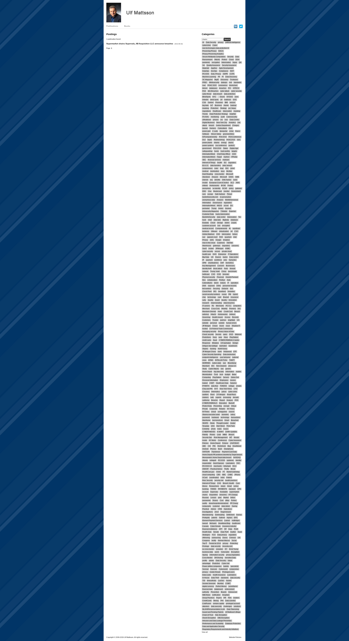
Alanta (226, 105)
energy (223, 143)
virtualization (224, 231)
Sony (215, 337)
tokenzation (227, 111)
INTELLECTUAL (221, 360)
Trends (205, 114)
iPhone (237, 475)
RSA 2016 (223, 137)
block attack (217, 269)
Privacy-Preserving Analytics (212, 54)
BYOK (223, 185)
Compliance (223, 71)
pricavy (225, 543)
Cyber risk (225, 563)
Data (237, 57)
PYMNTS (205, 386)
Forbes (230, 185)
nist (230, 82)
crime (231, 131)
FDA (229, 598)
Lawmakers (230, 463)
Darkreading (219, 515)
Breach (237, 311)
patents (214, 518)
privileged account (233, 603)
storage (220, 223)
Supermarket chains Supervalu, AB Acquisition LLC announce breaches (140, 44)
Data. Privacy (216, 74)
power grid (206, 131)
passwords (206, 500)
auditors (205, 394)
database (234, 220)
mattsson (227, 100)
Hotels (220, 208)
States (225, 148)
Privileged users (228, 572)
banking (205, 489)
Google (218, 240)
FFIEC (204, 82)
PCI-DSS (221, 460)
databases (213, 88)
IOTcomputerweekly (209, 137)
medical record (207, 228)
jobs (225, 260)
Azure (221, 326)
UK (212, 257)
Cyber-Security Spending (211, 354)
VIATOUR (206, 452)
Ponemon (219, 102)
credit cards (206, 340)
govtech (231, 145)
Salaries (233, 383)
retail (210, 220)
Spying (205, 555)
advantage (206, 563)
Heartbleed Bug (224, 523)
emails (238, 386)
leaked (204, 383)
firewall (232, 269)
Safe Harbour (220, 194)
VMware (214, 231)
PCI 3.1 (228, 306)
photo (213, 429)
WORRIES (206, 363)
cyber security (236, 91)
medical (205, 171)
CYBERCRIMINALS (209, 403)
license (239, 515)
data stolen (226, 506)
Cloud (231, 60)
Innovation (233, 300)
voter (216, 168)
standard (232, 489)
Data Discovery (231, 77)
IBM (226, 102)
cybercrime (206, 45)
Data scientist (230, 601)
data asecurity (216, 606)
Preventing (218, 406)
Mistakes (215, 343)
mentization (214, 171)
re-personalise (225, 197)
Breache (214, 400)
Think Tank (231, 426)
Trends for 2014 (215, 543)
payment (209, 260)
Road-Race (231, 394)
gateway (238, 188)
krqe (221, 168)
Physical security (208, 277)
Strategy (223, 108)
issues (225, 429)
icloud (213, 412)
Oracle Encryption (209, 618)
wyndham (236, 228)
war (224, 363)
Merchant (205, 309)
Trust (216, 374)
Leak (219, 435)
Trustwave (234, 80)
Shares (215, 500)
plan (219, 498)
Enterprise (222, 254)
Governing (206, 317)
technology (212, 297)
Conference (222, 440)
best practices (217, 420)
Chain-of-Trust (207, 615)
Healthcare (217, 111)
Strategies (206, 535)
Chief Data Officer (223, 154)
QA (240, 62)
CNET (212, 383)
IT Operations (233, 254)
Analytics (232, 123)
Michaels (213, 523)
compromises (207, 168)
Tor (239, 217)
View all (205, 632)
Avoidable (224, 492)
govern (228, 369)
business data (207, 552)
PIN (214, 446)
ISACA (220, 51)
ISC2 (234, 466)
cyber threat (206, 94)
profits (204, 561)
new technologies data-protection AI (215, 48)
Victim (218, 472)
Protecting (234, 543)
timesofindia (211, 581)
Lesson (213, 498)
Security (230, 57)
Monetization (207, 374)
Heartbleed (237, 446)
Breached (234, 420)
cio (221, 120)
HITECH (236, 88)
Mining (216, 601)
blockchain (233, 85)
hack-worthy (225, 151)
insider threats (215, 572)
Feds (226, 269)
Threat (229, 194)
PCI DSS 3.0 (207, 466)
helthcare (205, 274)
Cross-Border (207, 558)
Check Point (206, 291)
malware (226, 160)
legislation (228, 203)
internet (205, 180)
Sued (240, 532)
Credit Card (228, 311)
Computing (206, 377)
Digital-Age (234, 148)
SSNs (218, 286)
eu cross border (208, 549)
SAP (222, 263)
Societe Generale (208, 583)
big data (205, 105)
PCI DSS (205, 74)
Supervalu (214, 492)
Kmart (227, 420)
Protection (214, 108)
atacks (230, 143)
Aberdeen (206, 177)
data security (215, 546)
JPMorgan (219, 248)
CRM (220, 509)
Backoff (231, 403)
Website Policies (235, 637)
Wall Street (220, 426)
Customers (206, 320)
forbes (235, 234)
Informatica (215, 392)
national (235, 357)
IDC (212, 366)
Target (219, 157)
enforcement (229, 589)
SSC (238, 463)
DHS (214, 254)
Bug (229, 446)
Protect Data (207, 406)
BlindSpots (206, 97)
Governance (217, 203)
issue (228, 326)
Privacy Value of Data (226, 331)
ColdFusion (206, 603)
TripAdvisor (216, 452)
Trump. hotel (215, 271)
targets (234, 151)
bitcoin (204, 88)
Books (127, 26)
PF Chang (234, 503)
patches (223, 320)
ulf (221, 100)
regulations (206, 111)
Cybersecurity (232, 117)
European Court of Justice (219, 183)
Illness (204, 486)
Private (205, 409)
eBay (227, 500)
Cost (221, 500)
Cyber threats (215, 526)
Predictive (216, 563)
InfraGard (227, 466)
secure (217, 251)
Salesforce (228, 509)
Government (235, 191)
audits (204, 503)
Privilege (205, 546)
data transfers (215, 165)
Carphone (221, 243)
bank (220, 352)
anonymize (206, 188)
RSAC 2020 (212, 85)
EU (225, 163)
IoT (211, 105)
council (231, 412)
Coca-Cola (215, 309)
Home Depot (207, 372)
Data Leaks (206, 575)
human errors (231, 323)
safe (212, 397)
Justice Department (223, 125)
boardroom (233, 346)
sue (203, 237)
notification (216, 595)
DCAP (224, 188)
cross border (219, 174)
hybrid (235, 294)
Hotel (220, 311)
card (219, 297)
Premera (232, 309)
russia (224, 294)
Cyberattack (222, 128)
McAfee (229, 171)
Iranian (205, 128)
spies (225, 334)
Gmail (229, 486)
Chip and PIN (207, 389)
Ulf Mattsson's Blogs (232, 612)
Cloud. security (207, 334)
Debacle (225, 289)
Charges (235, 125)
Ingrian (229, 518)
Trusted (215, 320)
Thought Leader (222, 423)
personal (213, 323)
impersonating (216, 303)
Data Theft (224, 532)
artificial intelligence (232, 42)
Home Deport (215, 443)
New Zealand (221, 366)
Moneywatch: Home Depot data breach (216, 457)
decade (236, 397)
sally (204, 300)
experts (218, 397)
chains (204, 495)
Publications (112, 26)
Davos (225, 538)
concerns (235, 246)
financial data (207, 589)
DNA (204, 286)
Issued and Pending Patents (212, 612)
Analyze (230, 400)
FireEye (222, 280)
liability (226, 566)
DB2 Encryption (223, 618)
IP (203, 260)
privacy (220, 42)
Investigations (207, 512)
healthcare (236, 523)
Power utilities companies (211, 566)
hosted (204, 329)
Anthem (232, 314)
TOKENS (223, 386)
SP (225, 529)
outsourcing (216, 538)
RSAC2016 (231, 140)
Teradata (205, 426)
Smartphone (228, 449)
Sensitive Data (230, 558)
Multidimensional (231, 200)
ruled (235, 180)
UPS (239, 489)
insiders (236, 598)
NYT (216, 389)
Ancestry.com (227, 546)
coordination (214, 478)
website (205, 323)
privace (215, 120)
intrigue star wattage (209, 346)
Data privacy (222, 535)
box (231, 289)
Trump (214, 208)
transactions (235, 417)
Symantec (232, 260)
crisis (204, 360)
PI (222, 77)
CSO (236, 231)
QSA (212, 426)
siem (236, 97)
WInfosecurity (214, 82)
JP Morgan (206, 326)
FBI (229, 294)
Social (234, 540)
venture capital (218, 603)
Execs (237, 131)
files (203, 280)
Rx (213, 306)
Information (206, 203)
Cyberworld (223, 569)
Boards (223, 592)
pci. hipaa (232, 108)
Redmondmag (219, 140)
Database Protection (232, 624)
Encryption (235, 552)
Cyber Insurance (235, 440)
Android (205, 449)
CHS (219, 483)
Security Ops (207, 437)
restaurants (206, 506)
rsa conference (221, 145)
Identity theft (206, 269)
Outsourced (232, 592)
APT (220, 529)
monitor (226, 191)
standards (237, 82)
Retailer (222, 409)
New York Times (226, 389)
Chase (215, 326)
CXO (213, 274)
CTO (235, 389)
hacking (213, 349)
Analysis (220, 200)
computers (237, 306)
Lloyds (233, 223)
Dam (230, 128)
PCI (229, 88)
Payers (219, 598)
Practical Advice (216, 469)
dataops (224, 82)
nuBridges (236, 520)
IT (228, 283)
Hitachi (213, 314)
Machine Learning (209, 77)
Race (212, 394)
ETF (235, 352)
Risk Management (220, 437)
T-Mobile (224, 211)
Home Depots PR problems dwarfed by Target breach (222, 455)
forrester (226, 274)
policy (231, 188)
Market (225, 498)
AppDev (214, 68)
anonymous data (208, 200)
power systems (207, 145)
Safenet (222, 518)
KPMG (210, 360)
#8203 (219, 206)
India (222, 478)
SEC (204, 160)
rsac (204, 85)
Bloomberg (232, 363)
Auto (228, 280)
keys (222, 171)
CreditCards (206, 601)
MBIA (225, 435)
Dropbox (226, 240)
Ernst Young (233, 549)
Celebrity (205, 429)
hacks (216, 151)
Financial (220, 277)
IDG (226, 168)
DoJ (203, 140)
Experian (232, 211)
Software (205, 134)
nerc (238, 140)
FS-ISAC (205, 117)
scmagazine (222, 412)
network (205, 271)
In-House (205, 578)
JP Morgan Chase (209, 352)
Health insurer (217, 317)
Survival (205, 569)
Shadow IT (236, 326)
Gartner (210, 102)
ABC (204, 446)
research (205, 303)
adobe (211, 561)
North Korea (222, 349)
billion (233, 498)
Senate (216, 532)
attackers (205, 606)
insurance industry (229, 526)
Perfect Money (221, 586)
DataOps (205, 71)
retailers (205, 397)
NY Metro (212, 440)
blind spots (214, 100)
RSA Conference (235, 137)
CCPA (232, 74)
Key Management (209, 266)
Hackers (213, 128)
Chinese (232, 538)
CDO (234, 154)
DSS (234, 100)
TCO (213, 535)
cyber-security (207, 251)
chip (204, 297)
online (236, 486)
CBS (218, 475)
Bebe (234, 374)
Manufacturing (207, 515)
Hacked (228, 208)
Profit (236, 529)
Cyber (215, 45)
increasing (227, 397)
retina (233, 415)
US (238, 320)
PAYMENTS (222, 489)
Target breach (226, 512)
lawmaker (223, 346)
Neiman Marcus (224, 540)
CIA (209, 446)
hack (204, 220)
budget (227, 374)
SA (203, 65)
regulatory (226, 246)
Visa (209, 191)
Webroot (238, 334)
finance (218, 257)
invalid (204, 183)
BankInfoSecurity (208, 217)
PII (219, 77)
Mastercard (217, 191)
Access (227, 317)
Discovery (224, 80)
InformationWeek (208, 154)
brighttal (233, 114)
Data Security (211, 42)
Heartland (222, 291)
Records (235, 317)
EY (226, 549)
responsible (206, 463)
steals (223, 486)
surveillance (232, 586)
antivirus (205, 314)
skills (212, 240)
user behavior (225, 357)
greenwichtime (228, 134)
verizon (232, 102)
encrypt (226, 406)
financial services (214, 160)
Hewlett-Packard (232, 277)
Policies (205, 443)
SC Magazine (207, 80)
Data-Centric (234, 120)
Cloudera (205, 392)
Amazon (215, 177)
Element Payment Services (212, 520)
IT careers (206, 306)
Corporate (213, 409)
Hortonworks (214, 185)
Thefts (226, 469)
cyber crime (232, 392)
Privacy (205, 240)
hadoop (233, 105)
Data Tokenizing (233, 609)
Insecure (213, 569)
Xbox (226, 337)
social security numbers (211, 294)
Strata (212, 423)
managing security (209, 331)
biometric (225, 415)
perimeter (206, 208)
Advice (213, 509)
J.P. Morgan (220, 394)
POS (236, 400)
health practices (231, 480)
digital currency (208, 586)
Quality (210, 300)
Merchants (220, 306)
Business (218, 105)
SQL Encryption (221, 615)
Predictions (206, 337)
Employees (224, 380)
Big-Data (205, 257)
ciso (226, 120)
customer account (209, 226)
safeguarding (207, 151)
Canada (205, 526)
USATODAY (234, 443)
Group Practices (208, 598)
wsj (211, 180)
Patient (229, 478)
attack (204, 125)
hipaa (235, 62)
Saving (234, 506)
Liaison (227, 520)
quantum (228, 237)
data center (221, 217)
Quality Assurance (213, 65)
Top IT (204, 543)
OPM (204, 263)
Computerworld (221, 228)
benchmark (232, 271)
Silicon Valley (216, 134)
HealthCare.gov (208, 472)
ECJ (232, 183)
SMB (237, 177)
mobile (238, 372)
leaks (219, 429)
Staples (205, 349)
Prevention (215, 592)
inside (204, 440)
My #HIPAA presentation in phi (213, 609)
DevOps (214, 71)
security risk (219, 480)
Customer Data (208, 214)
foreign (235, 343)
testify (214, 540)
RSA (204, 91)
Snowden (231, 291)
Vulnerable (225, 552)
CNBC (230, 475)
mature (222, 283)
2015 (231, 334)
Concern (221, 266)
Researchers (214, 486)
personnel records (229, 286)
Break (233, 469)
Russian (205, 498)
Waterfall (205, 68)
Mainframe (206, 420)
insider (211, 248)
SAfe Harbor (226, 180)
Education (223, 403)
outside (221, 323)
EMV (204, 191)
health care (206, 254)
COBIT (227, 583)
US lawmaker (226, 343)
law (222, 369)
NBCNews (206, 595)
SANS (231, 177)
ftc (230, 228)
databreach (218, 589)
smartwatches (213, 263)
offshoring (206, 538)
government (206, 148)
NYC (214, 97)
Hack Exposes (218, 463)
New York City (221, 123)
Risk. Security (207, 480)
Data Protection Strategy (219, 114)
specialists (234, 566)
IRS (214, 291)
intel (235, 237)
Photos (212, 435)
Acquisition (213, 495)
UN (239, 538)
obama (216, 143)
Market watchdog (233, 472)
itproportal (223, 131)
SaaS (204, 248)
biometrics (229, 263)
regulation (232, 535)
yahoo (224, 392)
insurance (234, 297)
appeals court (212, 237)
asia (220, 337)
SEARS (205, 423)
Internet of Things (208, 163)
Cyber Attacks (214, 369)
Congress (206, 540)
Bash (220, 449)
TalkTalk (230, 243)
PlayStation (234, 337)
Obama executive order (211, 415)
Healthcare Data (222, 383)
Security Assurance (229, 65)
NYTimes (205, 412)
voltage (231, 386)
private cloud (226, 251)
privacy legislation (233, 555)
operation (234, 283)
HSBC (227, 248)
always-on (232, 366)
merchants (218, 466)
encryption (216, 62)
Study (204, 369)
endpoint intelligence (210, 357)
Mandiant (205, 366)
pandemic (206, 62)
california (205, 400)
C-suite (215, 131)
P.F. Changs (233, 495)
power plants (207, 143)
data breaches (229, 303)
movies (233, 380)
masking (205, 108)
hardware (215, 417)
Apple (209, 140)
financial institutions (209, 529)
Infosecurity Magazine (210, 211)
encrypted (226, 226)
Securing (216, 289)
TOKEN (213, 489)
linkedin (205, 100)
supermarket (234, 492)
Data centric (233, 257)
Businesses (230, 266)
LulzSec (221, 581)
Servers (226, 377)
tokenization (226, 62)
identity (238, 460)
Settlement (230, 515)
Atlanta (205, 460)
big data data (219, 372)
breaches (222, 88)
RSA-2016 (217, 148)
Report (222, 400)
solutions (237, 606)
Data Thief (215, 578)
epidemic (230, 460)
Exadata (205, 223)
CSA (204, 102)
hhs (239, 309)
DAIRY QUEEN (231, 432)
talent (216, 283)
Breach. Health (228, 483)
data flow (214, 386)
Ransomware (207, 60)
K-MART (220, 432)
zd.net (226, 206)
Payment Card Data (229, 452)
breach (211, 125)
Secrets (218, 334)
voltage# (213, 460)
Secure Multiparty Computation (213, 57)
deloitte (217, 180)
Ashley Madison (208, 234)
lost (219, 226)
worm (217, 552)
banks (225, 257)
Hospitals (225, 595)
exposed (211, 286)
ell (231, 231)
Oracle (222, 97)
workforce (218, 260)
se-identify (216, 188)
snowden (219, 549)
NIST (232, 71)
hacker (228, 581)
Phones (213, 449)
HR (225, 598)
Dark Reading (207, 174)
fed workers (206, 289)
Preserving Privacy (209, 51)
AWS (238, 183)
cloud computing (208, 475)
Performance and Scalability (212, 624)
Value (230, 561)
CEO (218, 234)
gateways (216, 246)
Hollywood (227, 352)
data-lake (217, 220)
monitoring (215, 117)
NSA (221, 237)
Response (206, 343)
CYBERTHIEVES (208, 432)
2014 (217, 512)
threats (236, 437)
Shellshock (221, 446)
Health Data (206, 532)
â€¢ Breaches (213, 91)
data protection (229, 94)
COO (219, 274)
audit (223, 117)
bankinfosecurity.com (210, 197)
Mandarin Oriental (209, 311)
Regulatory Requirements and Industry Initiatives (220, 629)
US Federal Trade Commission (221, 329)
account (205, 492)
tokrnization (226, 234)
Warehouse (206, 246)
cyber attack (224, 91)
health (219, 163)
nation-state (216, 363)
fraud (215, 340)
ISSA (237, 60)
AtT (230, 437)
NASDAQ (236, 457)
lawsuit (205, 523)
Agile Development (226, 68)
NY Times (230, 409)
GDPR (225, 74)
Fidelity (205, 435)
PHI (222, 601)
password (206, 417)
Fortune (225, 443)
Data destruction (229, 354)
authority (205, 592)
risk (239, 123)
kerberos (205, 231)
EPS (235, 518)
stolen (227, 223)
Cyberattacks (207, 283)
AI (203, 42)
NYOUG (230, 97)
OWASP (205, 469)
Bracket (226, 297)
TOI (203, 581)
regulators (232, 163)
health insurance (219, 575)
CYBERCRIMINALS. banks (229, 340)
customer (216, 506)
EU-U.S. (205, 165)
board (217, 300)
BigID (217, 80)
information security (217, 555)
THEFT (231, 360)
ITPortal (234, 157)
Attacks (217, 60)
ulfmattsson (206, 120)
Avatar (232, 423)
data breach (217, 94)
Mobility (224, 309)
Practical (205, 509)
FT (224, 472)
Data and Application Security (213, 626)
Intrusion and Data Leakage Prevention (216, 621)
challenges (228, 606)
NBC (224, 475)
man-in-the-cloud (208, 243)
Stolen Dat (235, 377)
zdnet (232, 168)
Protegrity (206, 518)
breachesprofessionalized (218, 503)
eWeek (205, 185)
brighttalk (231, 320)
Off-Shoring (218, 558)
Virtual (233, 406)
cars (204, 194)
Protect (224, 60)
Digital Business (208, 123)
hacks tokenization (222, 214)
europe (210, 194)
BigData (226, 220)
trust (221, 374)
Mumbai (220, 583)
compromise (234, 569)
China (224, 271)
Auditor (233, 532)
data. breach (227, 165)
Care (238, 483)
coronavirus (223, 85)
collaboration (212, 280)
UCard (204, 478)
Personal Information (210, 380)
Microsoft (229, 174)
